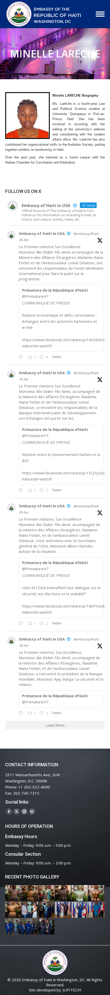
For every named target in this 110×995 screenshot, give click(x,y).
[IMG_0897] (30, 893)
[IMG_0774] (13, 926)
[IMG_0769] (30, 926)
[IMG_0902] (13, 893)
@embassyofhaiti (86, 234)
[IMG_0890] (80, 893)
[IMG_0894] (46, 893)
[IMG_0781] (96, 910)
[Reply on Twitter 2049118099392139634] (22, 623)
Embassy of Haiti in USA (42, 233)
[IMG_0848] (46, 910)
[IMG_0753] (46, 926)
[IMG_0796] (63, 910)
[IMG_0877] (13, 910)
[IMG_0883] (96, 893)
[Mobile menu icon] (100, 14)
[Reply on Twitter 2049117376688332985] (22, 713)
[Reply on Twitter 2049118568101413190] (22, 357)
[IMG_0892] (63, 893)
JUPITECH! (72, 989)
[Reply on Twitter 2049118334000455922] (22, 490)
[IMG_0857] (30, 910)
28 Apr (24, 240)
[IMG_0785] (80, 910)
